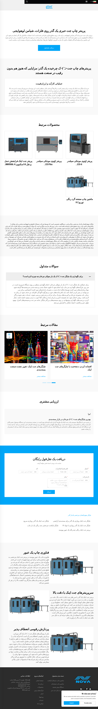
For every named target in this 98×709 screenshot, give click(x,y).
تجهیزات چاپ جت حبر (57, 690)
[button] (54, 382)
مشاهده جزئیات (80, 144)
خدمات (41, 700)
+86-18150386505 (22, 686)
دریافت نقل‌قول (49, 48)
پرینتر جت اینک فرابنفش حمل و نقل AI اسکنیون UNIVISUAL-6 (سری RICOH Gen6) (18, 163)
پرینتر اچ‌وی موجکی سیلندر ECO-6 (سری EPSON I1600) (79, 163)
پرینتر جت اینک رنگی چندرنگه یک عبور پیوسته (74, 530)
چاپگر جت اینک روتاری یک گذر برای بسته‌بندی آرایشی (71, 521)
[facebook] (87, 689)
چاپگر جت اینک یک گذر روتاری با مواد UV (76, 525)
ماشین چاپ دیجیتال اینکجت (55, 680)
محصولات (40, 687)
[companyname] (49, 7)
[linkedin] (81, 689)
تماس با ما (40, 703)
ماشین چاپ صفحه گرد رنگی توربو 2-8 (79, 201)
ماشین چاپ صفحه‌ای (57, 684)
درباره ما (40, 684)
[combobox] (63, 472)
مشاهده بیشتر (87, 376)
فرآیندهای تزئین (38, 690)
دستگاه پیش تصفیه (58, 687)
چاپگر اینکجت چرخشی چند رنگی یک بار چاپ (42, 525)
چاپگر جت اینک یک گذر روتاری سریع (36, 521)
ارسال (49, 492)
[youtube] (90, 689)
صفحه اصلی (39, 680)
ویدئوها (41, 697)
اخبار (41, 694)
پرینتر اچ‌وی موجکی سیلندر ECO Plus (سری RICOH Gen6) (49, 163)
